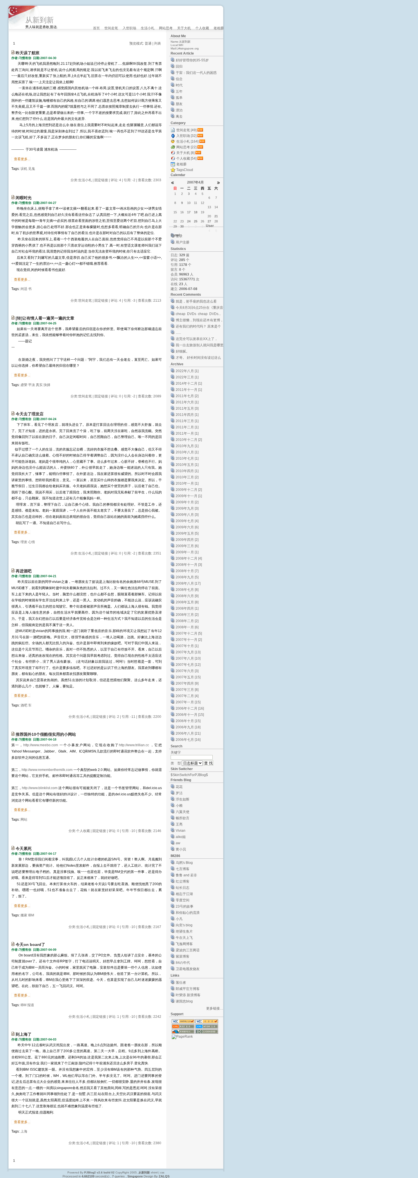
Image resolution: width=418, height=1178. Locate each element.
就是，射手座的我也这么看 (196, 301)
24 (189, 221)
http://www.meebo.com (40, 745)
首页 (96, 28)
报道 (30, 1005)
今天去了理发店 (30, 414)
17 (189, 212)
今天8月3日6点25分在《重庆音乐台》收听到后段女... (199, 308)
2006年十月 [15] (188, 721)
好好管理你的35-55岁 (192, 60)
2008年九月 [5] (187, 577)
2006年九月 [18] (188, 727)
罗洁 (179, 793)
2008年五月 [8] (187, 602)
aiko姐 (181, 837)
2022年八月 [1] (187, 371)
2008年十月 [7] (187, 571)
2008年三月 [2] (187, 615)
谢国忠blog (184, 1001)
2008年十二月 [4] (189, 558)
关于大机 (184, 28)
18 (195, 212)
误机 (23, 169)
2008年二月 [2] (187, 621)
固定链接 (101, 180)
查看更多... (22, 159)
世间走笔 (111, 28)
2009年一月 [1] (187, 552)
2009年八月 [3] (187, 515)
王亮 (179, 824)
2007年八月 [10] (188, 658)
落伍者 (181, 983)
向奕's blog (184, 925)
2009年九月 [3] (187, 508)
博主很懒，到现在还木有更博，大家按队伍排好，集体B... (200, 321)
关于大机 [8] (185, 153)
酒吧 (23, 705)
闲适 (23, 289)
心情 (31, 542)
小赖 (179, 806)
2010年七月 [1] (187, 458)
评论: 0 (116, 396)
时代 (179, 85)
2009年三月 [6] (187, 546)
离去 (179, 116)
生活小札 (147, 28)
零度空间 (182, 900)
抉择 (47, 385)
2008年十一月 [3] (189, 565)
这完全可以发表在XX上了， (197, 339)
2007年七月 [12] (188, 665)
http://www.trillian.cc (134, 745)
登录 (179, 236)
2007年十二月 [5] (189, 633)
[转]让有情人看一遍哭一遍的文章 (45, 318)
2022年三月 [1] (187, 377)
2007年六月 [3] (187, 671)
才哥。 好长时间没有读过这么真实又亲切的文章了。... (198, 358)
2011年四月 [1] (187, 415)
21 (216, 216)
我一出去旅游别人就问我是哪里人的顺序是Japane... (200, 346)
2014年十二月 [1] (189, 383)
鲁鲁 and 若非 (186, 875)
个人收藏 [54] (186, 158)
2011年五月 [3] (187, 408)
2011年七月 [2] (187, 396)
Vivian (180, 831)
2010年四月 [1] (187, 471)
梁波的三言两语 (188, 950)
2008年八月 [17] (188, 583)
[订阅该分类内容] (200, 130)
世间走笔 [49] (186, 130)
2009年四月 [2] (187, 540)
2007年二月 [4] (187, 696)
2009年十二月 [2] (189, 490)
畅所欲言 (182, 818)
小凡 (179, 919)
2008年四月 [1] (187, 608)
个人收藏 (202, 28)
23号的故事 (184, 906)
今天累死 (24, 848)
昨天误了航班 (28, 53)
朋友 (179, 104)
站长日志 (182, 888)
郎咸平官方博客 (188, 989)
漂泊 (179, 110)
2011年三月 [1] (187, 421)
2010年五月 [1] (187, 465)
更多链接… (214, 1008)
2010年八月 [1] (187, 452)
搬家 (23, 915)
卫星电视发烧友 (188, 969)
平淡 (31, 385)
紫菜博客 (182, 956)
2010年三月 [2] (187, 477)
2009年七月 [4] (187, 521)
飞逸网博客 (184, 944)
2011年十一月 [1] (189, 390)
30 (182, 226)
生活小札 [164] (187, 141)
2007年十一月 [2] (189, 640)
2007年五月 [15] (188, 677)
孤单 (179, 98)
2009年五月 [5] (187, 533)
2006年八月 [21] (188, 733)
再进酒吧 (24, 571)
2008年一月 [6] (187, 627)
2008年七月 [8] (187, 590)
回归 (179, 66)
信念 (179, 79)
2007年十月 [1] (187, 646)
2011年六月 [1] (187, 402)
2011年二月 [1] (187, 427)
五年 (179, 91)
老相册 (219, 28)
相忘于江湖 (184, 894)
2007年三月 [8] (187, 690)
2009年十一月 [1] (189, 496)
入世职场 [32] (186, 136)
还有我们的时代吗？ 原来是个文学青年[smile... (198, 327)
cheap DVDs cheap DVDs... (198, 314)
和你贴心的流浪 (188, 913)
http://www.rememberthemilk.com (47, 770)
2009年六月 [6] (187, 527)
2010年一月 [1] (187, 483)
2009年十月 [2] (187, 502)
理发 (23, 542)
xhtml (154, 1172)
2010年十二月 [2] (189, 440)
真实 (39, 385)
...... (178, 333)
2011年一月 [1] (187, 433)
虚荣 (23, 385)
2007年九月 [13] (188, 652)
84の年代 (183, 963)
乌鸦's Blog (184, 863)
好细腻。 (182, 351)
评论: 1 (114, 1017)
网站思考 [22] (186, 147)
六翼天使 (182, 812)
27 (209, 221)
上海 (23, 1131)
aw (178, 843)
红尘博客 (182, 881)
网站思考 (166, 28)
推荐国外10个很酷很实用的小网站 (46, 734)
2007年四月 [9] (187, 683)
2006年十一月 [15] (190, 715)
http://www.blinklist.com (39, 788)
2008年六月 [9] (187, 596)
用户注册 (182, 242)
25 (195, 221)
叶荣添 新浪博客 (188, 995)
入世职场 (129, 28)
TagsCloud (184, 170)
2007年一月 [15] (188, 702)
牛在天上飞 (184, 938)
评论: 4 (116, 180)
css (162, 1172)
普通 (148, 43)
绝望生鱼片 (184, 931)
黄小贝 (181, 849)
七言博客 (182, 869)
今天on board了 (30, 944)
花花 (179, 787)
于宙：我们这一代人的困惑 (196, 73)
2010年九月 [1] (187, 446)
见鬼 (31, 169)
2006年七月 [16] (188, 740)
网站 (23, 820)
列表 (157, 43)
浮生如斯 (182, 799)
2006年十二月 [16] (190, 708)
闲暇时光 (24, 197)
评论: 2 (114, 717)
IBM (31, 915)
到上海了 (24, 1034)
